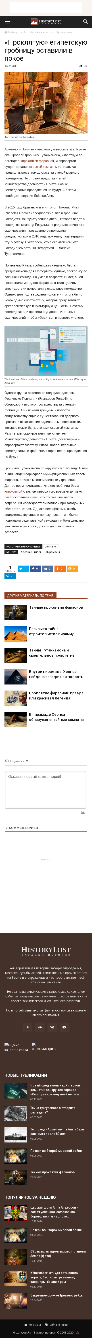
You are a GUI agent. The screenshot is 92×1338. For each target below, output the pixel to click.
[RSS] (27, 1027)
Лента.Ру (50, 546)
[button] (85, 22)
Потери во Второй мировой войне (56, 1151)
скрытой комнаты (42, 167)
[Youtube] (64, 1027)
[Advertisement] (46, 7)
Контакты (34, 1325)
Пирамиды (53, 552)
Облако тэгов (58, 1325)
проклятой (14, 491)
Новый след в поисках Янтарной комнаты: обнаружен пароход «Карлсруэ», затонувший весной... (56, 1090)
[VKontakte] (52, 1027)
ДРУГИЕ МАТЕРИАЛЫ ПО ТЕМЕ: (30, 595)
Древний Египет (31, 552)
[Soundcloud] (40, 1027)
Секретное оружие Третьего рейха (56, 1295)
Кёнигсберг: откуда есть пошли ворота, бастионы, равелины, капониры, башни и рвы (54, 1277)
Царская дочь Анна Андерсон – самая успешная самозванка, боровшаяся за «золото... (54, 1212)
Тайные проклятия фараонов (56, 607)
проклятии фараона (37, 161)
